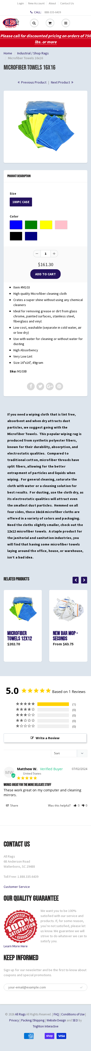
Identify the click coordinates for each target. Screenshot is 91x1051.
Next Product (61, 82)
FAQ (56, 1014)
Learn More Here (16, 946)
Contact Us (67, 3)
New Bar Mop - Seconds (65, 636)
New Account (36, 3)
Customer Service (17, 886)
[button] (76, 805)
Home (8, 53)
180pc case (20, 202)
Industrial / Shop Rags (33, 53)
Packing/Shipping (32, 1020)
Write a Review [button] (47, 738)
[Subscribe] (81, 987)
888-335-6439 (52, 12)
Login (20, 3)
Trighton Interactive (45, 1026)
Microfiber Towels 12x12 (19, 636)
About (52, 3)
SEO (75, 1020)
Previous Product (33, 82)
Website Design (56, 1020)
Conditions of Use (72, 1014)
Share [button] (13, 805)
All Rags (20, 1014)
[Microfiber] (45, 126)
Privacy (14, 1020)
